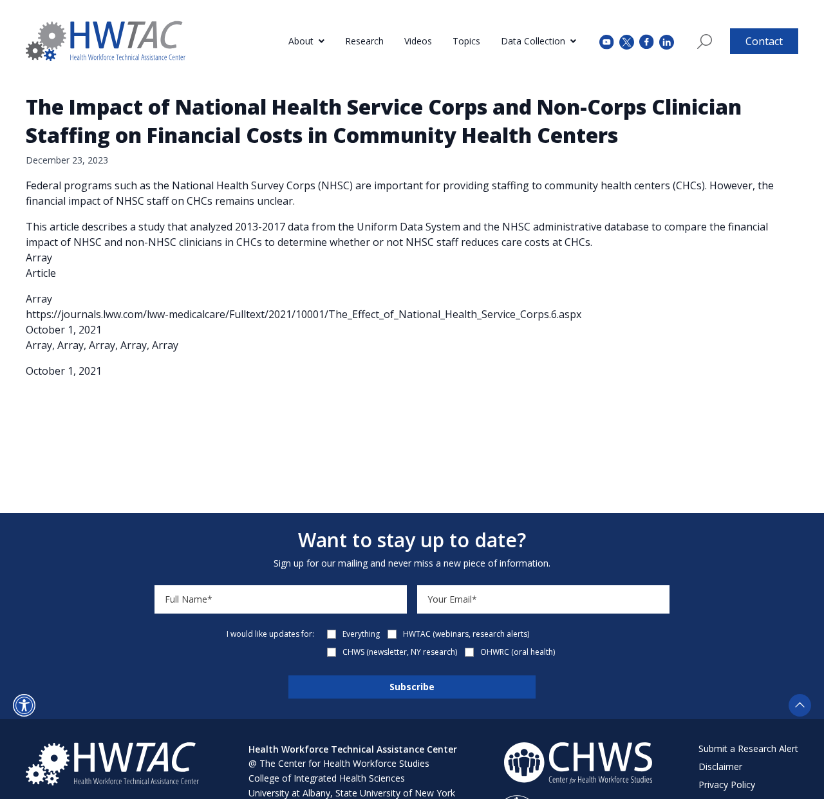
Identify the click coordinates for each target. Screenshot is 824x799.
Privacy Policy (726, 784)
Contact (764, 41)
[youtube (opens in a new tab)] (606, 41)
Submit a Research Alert (748, 748)
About (301, 41)
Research (364, 41)
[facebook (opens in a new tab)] (646, 41)
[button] (24, 705)
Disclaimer (720, 766)
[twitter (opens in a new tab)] (626, 41)
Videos (418, 41)
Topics (466, 41)
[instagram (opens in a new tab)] (666, 41)
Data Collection (533, 41)
